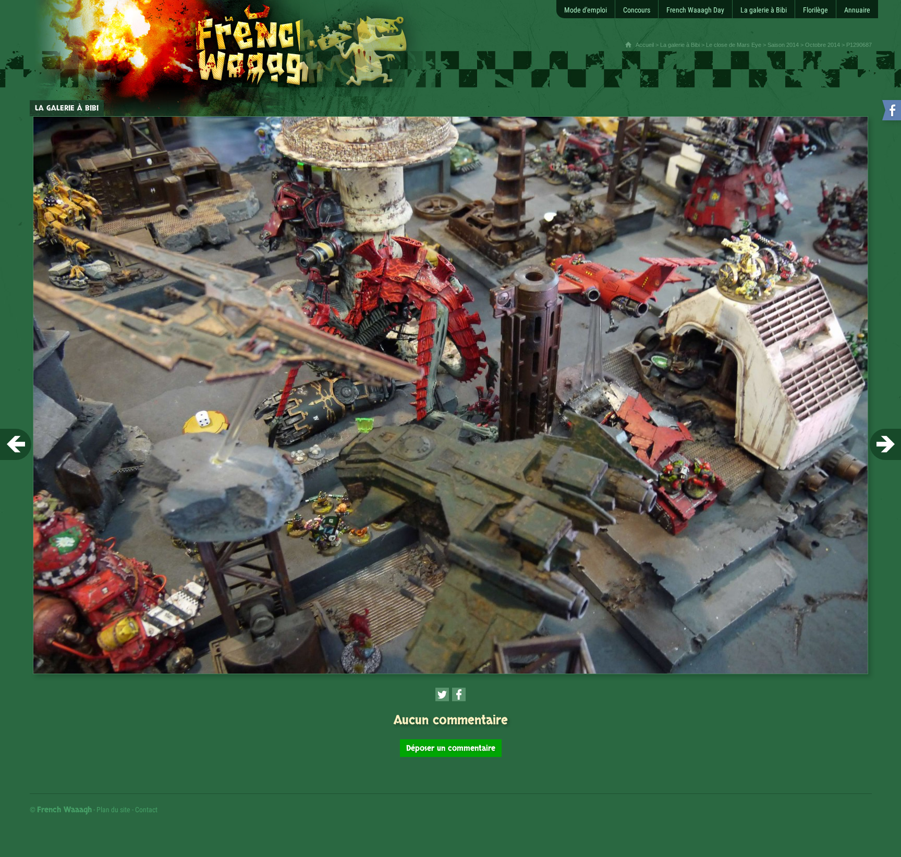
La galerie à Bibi (680, 45)
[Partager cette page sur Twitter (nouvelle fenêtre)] (442, 694)
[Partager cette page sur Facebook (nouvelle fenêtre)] (459, 694)
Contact (146, 809)
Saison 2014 (783, 45)
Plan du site (113, 809)
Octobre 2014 (822, 45)
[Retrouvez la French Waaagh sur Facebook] (890, 112)
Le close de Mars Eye (733, 45)
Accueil (645, 45)
